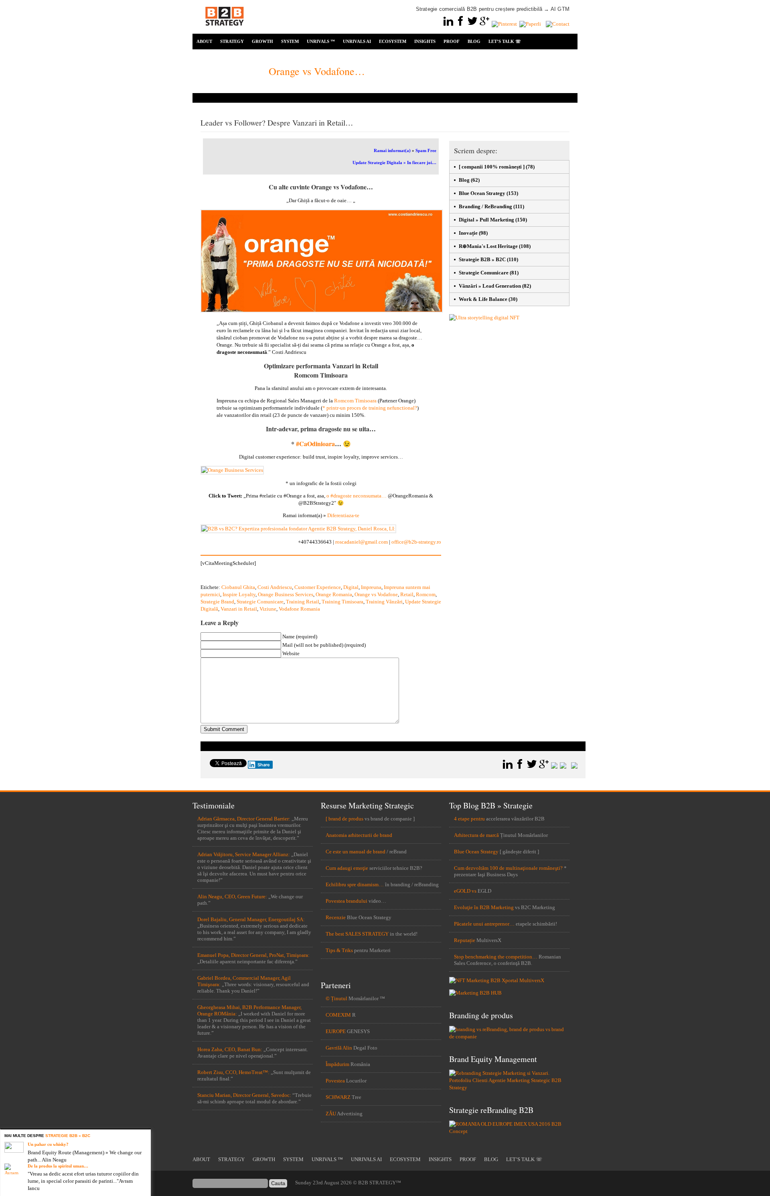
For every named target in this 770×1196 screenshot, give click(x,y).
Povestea (335, 1081)
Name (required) (299, 637)
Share (263, 765)
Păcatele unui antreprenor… (484, 924)
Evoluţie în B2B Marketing (484, 907)
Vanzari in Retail (239, 609)
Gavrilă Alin (339, 1048)
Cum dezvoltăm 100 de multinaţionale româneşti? (508, 868)
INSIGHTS (425, 41)
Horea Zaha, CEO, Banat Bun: (229, 1049)
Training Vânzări (384, 602)
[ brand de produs (344, 819)
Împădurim (337, 1064)
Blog (464, 180)
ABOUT (204, 41)
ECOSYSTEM (392, 41)
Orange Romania (334, 594)
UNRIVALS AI (357, 41)
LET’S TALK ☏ (504, 41)
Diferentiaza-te (343, 515)
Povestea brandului (346, 901)
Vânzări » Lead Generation (490, 286)
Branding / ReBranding (485, 206)
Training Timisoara (342, 602)
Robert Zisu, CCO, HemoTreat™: (233, 1072)
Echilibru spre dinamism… (355, 884)
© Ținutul (336, 998)
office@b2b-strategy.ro (416, 542)
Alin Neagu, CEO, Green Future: (232, 896)
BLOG (474, 41)
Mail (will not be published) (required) (324, 645)
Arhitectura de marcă (476, 835)
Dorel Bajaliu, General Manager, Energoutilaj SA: (251, 919)
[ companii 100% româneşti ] (492, 167)
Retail (406, 594)
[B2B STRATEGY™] (224, 30)
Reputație (464, 940)
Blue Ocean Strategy (482, 193)
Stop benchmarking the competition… (495, 957)
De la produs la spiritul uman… (58, 1166)
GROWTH (262, 41)
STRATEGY (232, 41)
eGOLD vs (465, 891)
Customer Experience (317, 587)
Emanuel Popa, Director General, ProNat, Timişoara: (253, 955)
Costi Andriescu (274, 587)
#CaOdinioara (315, 443)
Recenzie (336, 917)
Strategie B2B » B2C (482, 259)
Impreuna (371, 587)
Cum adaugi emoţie (347, 868)
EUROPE (336, 1031)
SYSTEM (290, 41)
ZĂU (331, 1114)
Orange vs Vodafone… (318, 71)
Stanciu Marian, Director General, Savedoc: (244, 1095)
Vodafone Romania (299, 609)
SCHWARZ (338, 1097)
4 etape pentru (469, 819)
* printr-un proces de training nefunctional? (369, 408)
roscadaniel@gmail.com (361, 542)
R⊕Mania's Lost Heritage (488, 246)
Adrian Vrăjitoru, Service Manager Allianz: (243, 854)
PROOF (452, 41)
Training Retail (302, 602)
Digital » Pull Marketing (486, 220)
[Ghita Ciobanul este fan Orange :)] (322, 311)
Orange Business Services (285, 594)
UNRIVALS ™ (321, 41)
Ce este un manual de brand (355, 852)
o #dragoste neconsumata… (357, 496)
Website (291, 653)
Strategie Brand (217, 602)
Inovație (468, 233)
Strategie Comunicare (260, 602)
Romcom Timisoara (355, 401)
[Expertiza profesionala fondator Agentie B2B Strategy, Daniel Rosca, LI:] (298, 529)
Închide (146, 1134)
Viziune (267, 609)
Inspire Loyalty (239, 594)
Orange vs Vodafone (376, 594)
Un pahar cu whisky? (48, 1144)
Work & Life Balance (483, 299)
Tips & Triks (339, 950)
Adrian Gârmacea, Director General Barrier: (243, 819)
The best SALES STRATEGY (357, 934)
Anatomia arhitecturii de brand (359, 835)
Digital (351, 587)
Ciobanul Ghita (238, 587)
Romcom (426, 594)
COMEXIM (338, 1015)
